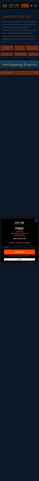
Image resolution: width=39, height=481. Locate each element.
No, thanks (19, 259)
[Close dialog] (36, 220)
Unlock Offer (19, 252)
